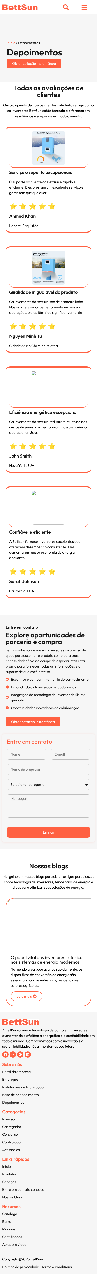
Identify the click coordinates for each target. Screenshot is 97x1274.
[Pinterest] (20, 1054)
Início (11, 42)
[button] (66, 7)
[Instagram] (13, 1054)
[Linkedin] (28, 1054)
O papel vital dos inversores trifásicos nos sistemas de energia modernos (47, 960)
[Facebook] (5, 1054)
